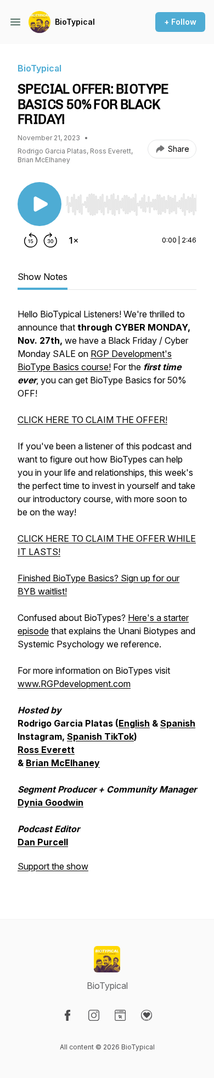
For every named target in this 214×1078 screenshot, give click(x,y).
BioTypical (75, 21)
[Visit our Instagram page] (93, 1015)
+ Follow (180, 21)
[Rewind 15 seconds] (30, 240)
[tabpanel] (107, 595)
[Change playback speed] (74, 240)
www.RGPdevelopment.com (74, 683)
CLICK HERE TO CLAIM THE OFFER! (92, 419)
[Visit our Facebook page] (67, 1015)
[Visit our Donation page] (146, 1015)
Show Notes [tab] (42, 276)
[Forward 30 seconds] (50, 240)
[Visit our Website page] (120, 1015)
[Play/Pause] (39, 204)
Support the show (53, 866)
